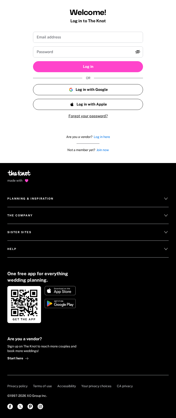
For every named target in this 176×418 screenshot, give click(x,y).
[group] (88, 51)
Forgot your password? (88, 116)
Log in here (102, 137)
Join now (102, 150)
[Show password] (138, 52)
